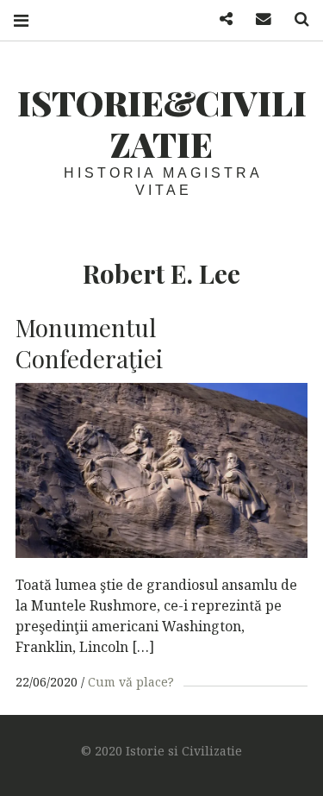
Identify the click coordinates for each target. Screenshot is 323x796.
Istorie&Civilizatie (162, 122)
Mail (257, 19)
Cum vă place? (131, 682)
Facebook (219, 19)
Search (295, 19)
